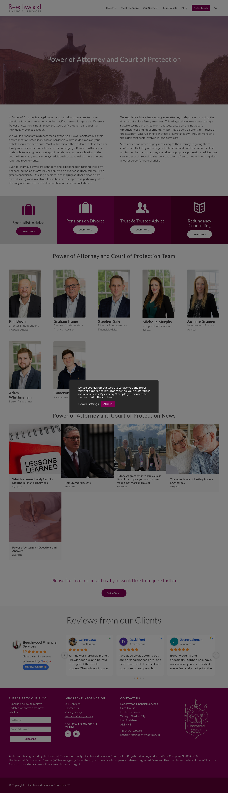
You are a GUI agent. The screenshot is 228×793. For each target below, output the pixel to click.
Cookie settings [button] (88, 404)
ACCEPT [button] (108, 403)
